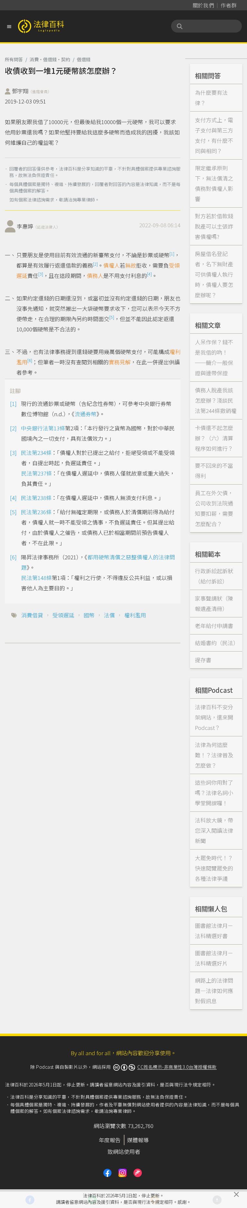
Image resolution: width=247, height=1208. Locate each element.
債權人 (111, 265)
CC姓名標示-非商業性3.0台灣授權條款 (177, 1067)
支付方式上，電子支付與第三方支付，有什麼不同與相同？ (214, 135)
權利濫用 (135, 615)
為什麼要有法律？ (211, 97)
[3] (40, 274)
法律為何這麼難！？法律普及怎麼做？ (214, 755)
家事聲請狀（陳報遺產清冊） (214, 603)
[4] (149, 274)
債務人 (95, 275)
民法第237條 (36, 473)
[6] (29, 360)
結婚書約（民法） (217, 643)
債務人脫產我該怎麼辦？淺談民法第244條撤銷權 (215, 400)
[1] (171, 253)
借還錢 (83, 59)
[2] (95, 264)
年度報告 (110, 1140)
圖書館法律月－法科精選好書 (214, 930)
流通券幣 (85, 414)
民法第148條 (36, 578)
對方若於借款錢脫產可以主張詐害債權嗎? (214, 226)
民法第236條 (36, 512)
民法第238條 (36, 498)
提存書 (203, 660)
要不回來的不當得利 (214, 470)
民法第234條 (36, 452)
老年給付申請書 (214, 626)
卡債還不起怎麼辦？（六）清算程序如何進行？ (214, 438)
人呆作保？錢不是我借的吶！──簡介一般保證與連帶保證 (214, 357)
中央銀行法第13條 (43, 428)
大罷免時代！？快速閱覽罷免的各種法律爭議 (214, 868)
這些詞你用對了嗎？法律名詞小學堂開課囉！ (214, 792)
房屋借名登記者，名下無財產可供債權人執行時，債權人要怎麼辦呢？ (214, 274)
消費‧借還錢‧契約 (50, 59)
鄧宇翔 (31, 91)
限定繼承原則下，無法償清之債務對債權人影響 (214, 183)
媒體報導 (138, 1140)
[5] (111, 317)
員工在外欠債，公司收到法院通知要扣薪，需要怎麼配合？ (214, 508)
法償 (109, 615)
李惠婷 (38, 226)
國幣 (89, 615)
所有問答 (14, 59)
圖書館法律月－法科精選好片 (214, 958)
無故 (130, 265)
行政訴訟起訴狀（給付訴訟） (214, 576)
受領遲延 (63, 615)
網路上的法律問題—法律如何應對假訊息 (214, 990)
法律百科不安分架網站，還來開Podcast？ (214, 717)
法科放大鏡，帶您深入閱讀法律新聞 (214, 830)
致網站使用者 (123, 1151)
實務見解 (120, 362)
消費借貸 (32, 615)
